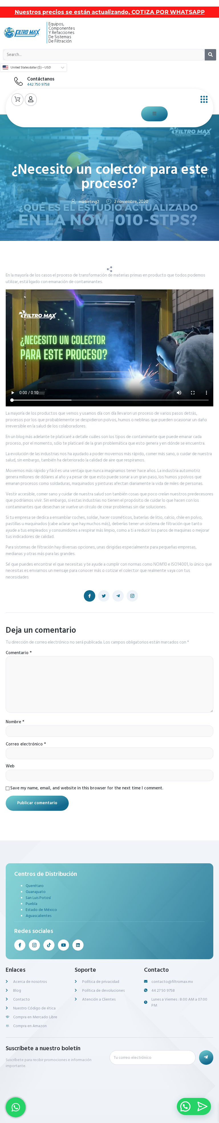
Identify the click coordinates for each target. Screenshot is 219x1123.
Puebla (31, 903)
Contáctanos (40, 79)
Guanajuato (36, 891)
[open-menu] (203, 99)
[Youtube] (63, 945)
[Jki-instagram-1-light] (34, 945)
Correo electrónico (26, 744)
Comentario (19, 653)
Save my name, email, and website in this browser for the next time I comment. (86, 788)
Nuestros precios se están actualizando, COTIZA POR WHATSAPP (110, 12)
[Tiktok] (48, 945)
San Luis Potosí (38, 897)
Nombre (15, 722)
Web (10, 766)
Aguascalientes (38, 915)
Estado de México (41, 909)
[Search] (210, 55)
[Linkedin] (78, 945)
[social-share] (89, 596)
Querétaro (35, 885)
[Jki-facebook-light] (19, 945)
